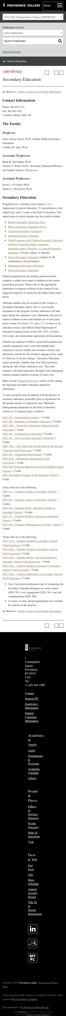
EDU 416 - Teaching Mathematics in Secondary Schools (32, 524)
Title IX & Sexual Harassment (35, 908)
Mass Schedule (33, 882)
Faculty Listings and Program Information (39, 91)
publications (22, 1011)
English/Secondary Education (23, 236)
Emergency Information (31, 706)
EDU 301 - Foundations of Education (22, 433)
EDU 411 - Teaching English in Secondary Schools (29, 491)
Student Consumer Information (31, 717)
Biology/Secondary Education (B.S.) (27, 222)
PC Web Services (28, 1007)
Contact (29, 693)
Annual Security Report (33, 893)
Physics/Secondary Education (23, 270)
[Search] (60, 40)
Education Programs (27, 380)
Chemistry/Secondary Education (24, 231)
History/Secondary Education (23, 257)
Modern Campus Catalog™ (38, 1014)
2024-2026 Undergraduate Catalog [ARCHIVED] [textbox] (29, 17)
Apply (31, 750)
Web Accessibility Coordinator (24, 999)
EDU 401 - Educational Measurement (22, 454)
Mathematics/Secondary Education (26, 265)
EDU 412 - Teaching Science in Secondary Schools (29, 499)
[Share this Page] (52, 73)
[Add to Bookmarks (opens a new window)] (47, 73)
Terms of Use (44, 982)
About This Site (42, 1007)
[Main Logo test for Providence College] (21, 5)
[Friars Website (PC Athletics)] (32, 947)
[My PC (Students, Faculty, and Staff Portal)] (32, 961)
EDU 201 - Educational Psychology (21, 417)
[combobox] (33, 17)
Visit (31, 842)
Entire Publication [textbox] (13, 33)
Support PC (31, 698)
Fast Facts (31, 867)
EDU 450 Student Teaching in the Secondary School (30, 475)
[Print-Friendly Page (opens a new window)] (56, 73)
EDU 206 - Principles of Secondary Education (27, 421)
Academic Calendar (34, 771)
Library (32, 778)
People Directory (33, 825)
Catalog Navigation (16, 61)
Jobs (30, 874)
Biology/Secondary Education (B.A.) (27, 226)
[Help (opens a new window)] (61, 73)
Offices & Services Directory (33, 812)
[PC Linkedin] (32, 932)
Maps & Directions (34, 834)
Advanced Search (12, 51)
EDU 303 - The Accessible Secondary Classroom (28, 438)
